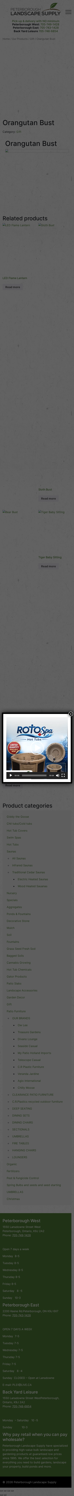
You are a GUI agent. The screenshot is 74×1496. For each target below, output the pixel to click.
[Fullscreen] (63, 775)
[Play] (11, 775)
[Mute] (57, 775)
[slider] (34, 775)
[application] (37, 748)
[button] (37, 748)
